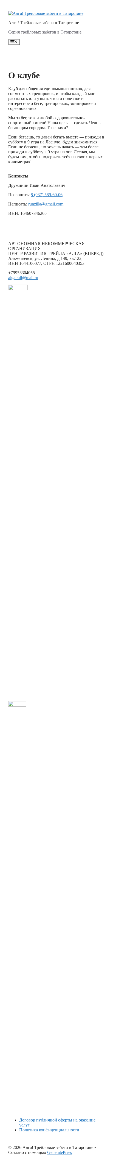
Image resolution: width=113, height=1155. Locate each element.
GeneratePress (59, 1152)
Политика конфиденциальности (49, 1130)
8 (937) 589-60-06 (47, 194)
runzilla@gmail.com (45, 204)
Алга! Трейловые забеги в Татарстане (43, 22)
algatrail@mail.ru (23, 277)
